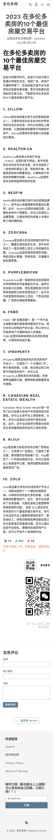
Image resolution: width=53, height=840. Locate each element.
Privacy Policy (14, 763)
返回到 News (29, 720)
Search (10, 746)
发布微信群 (12, 754)
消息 (5, 683)
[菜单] (48, 4)
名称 (5, 659)
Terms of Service (16, 771)
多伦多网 (10, 4)
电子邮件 (8, 671)
